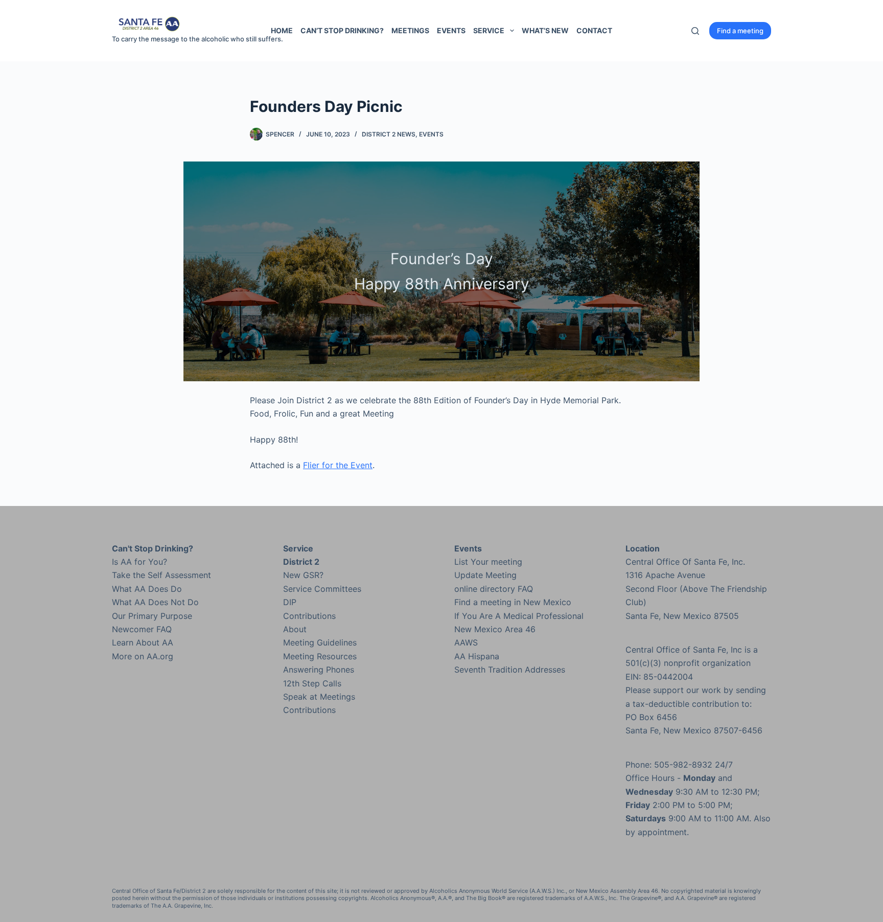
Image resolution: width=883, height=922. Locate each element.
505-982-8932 (683, 764)
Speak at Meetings (319, 697)
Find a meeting (740, 31)
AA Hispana (476, 656)
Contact (594, 30)
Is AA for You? (139, 562)
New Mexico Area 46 (495, 629)
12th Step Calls (312, 683)
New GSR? (303, 575)
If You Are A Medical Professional (519, 616)
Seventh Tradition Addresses (509, 669)
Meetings (410, 30)
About (295, 629)
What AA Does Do (147, 589)
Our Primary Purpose (152, 616)
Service (488, 30)
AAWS (466, 642)
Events (451, 30)
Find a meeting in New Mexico (512, 602)
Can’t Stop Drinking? (342, 30)
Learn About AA (142, 642)
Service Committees (322, 589)
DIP (289, 602)
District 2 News (388, 134)
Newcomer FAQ (142, 629)
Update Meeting (485, 575)
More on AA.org (142, 656)
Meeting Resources (320, 656)
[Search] (695, 31)
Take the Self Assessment (161, 575)
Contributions (309, 616)
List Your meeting (488, 562)
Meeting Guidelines (320, 642)
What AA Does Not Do (155, 602)
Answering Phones (318, 669)
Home (282, 30)
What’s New (545, 30)
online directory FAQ (493, 589)
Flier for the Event (338, 465)
